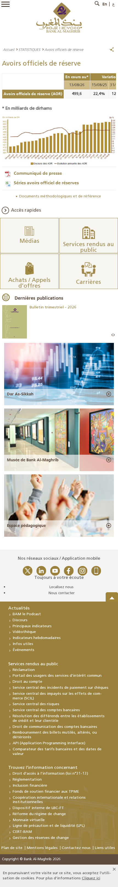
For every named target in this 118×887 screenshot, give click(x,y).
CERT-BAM (22, 832)
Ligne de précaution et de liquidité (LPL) (49, 826)
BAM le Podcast (27, 614)
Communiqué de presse (38, 173)
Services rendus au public (33, 664)
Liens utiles (105, 848)
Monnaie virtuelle (29, 820)
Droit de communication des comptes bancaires (55, 727)
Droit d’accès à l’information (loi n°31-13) (50, 774)
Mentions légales (42, 848)
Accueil (8, 49)
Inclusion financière (30, 786)
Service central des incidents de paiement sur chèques (60, 688)
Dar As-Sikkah (20, 394)
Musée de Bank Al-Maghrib (32, 459)
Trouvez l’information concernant (42, 768)
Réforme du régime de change (39, 814)
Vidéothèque (24, 632)
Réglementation (27, 780)
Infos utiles (23, 644)
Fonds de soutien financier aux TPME (46, 792)
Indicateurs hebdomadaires (37, 638)
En (104, 4)
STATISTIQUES (29, 49)
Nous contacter (62, 593)
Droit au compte (27, 682)
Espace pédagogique (26, 525)
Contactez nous (76, 848)
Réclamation (24, 670)
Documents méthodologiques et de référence (60, 196)
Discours (20, 620)
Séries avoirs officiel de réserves (46, 182)
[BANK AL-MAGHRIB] (59, 17)
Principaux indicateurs (32, 626)
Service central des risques (36, 704)
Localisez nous (61, 587)
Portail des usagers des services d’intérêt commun (57, 676)
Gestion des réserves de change (41, 838)
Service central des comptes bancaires (46, 710)
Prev (112, 335)
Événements (23, 650)
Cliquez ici (91, 878)
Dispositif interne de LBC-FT (38, 808)
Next (114, 335)
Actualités (19, 608)
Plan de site (12, 848)
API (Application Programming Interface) (49, 743)
